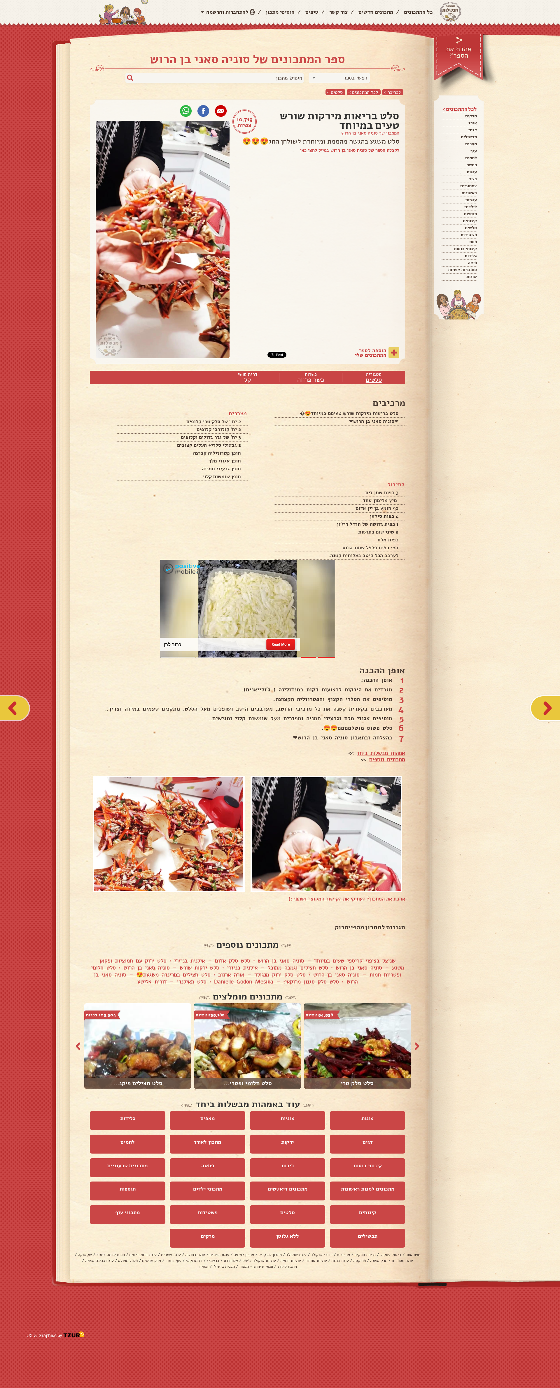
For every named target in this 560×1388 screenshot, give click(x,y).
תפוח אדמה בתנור (110, 1255)
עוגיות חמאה (290, 1260)
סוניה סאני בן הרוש (359, 133)
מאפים (471, 144)
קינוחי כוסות (465, 249)
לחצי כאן (308, 150)
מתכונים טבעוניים (127, 1165)
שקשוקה (85, 1255)
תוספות (470, 214)
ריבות (287, 1165)
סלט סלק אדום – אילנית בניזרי (212, 961)
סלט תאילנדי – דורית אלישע (171, 982)
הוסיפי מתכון (280, 11)
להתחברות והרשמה (227, 11)
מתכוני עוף (127, 1212)
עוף (473, 151)
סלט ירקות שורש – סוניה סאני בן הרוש (171, 968)
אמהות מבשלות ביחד (381, 753)
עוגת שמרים (171, 1255)
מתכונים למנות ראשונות (367, 1188)
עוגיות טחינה (316, 1260)
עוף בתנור (173, 1260)
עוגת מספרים (402, 1260)
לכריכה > (392, 92)
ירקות (287, 1141)
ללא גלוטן (287, 1235)
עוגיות (471, 200)
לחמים (471, 158)
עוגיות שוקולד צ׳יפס (259, 1260)
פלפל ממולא (128, 1260)
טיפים (311, 11)
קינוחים (470, 221)
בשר (473, 179)
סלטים (471, 228)
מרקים (471, 116)
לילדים (470, 207)
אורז (472, 123)
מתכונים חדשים (375, 11)
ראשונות (469, 193)
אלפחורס (231, 1260)
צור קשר (338, 11)
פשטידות (469, 235)
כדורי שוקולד (321, 1255)
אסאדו (203, 1266)
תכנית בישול (224, 1266)
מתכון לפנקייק (270, 1255)
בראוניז (213, 1260)
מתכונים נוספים (387, 759)
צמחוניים (468, 186)
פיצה (472, 263)
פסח (473, 242)
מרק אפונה (378, 1260)
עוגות (472, 172)
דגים (472, 130)
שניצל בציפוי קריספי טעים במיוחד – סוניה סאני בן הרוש (327, 961)
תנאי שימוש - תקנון (256, 1266)
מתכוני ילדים (207, 1188)
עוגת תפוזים (219, 1255)
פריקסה (359, 1260)
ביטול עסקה (390, 1255)
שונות (471, 277)
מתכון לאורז (207, 1141)
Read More (280, 644)
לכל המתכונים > (363, 92)
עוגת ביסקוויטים (143, 1255)
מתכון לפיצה (244, 1255)
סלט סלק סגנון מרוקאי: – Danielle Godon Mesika (276, 982)
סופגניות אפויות (462, 270)
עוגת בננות (340, 1260)
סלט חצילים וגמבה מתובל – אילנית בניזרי (277, 968)
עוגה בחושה (195, 1255)
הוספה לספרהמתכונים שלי (370, 352)
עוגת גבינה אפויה (99, 1260)
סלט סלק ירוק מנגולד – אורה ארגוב (262, 975)
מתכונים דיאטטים (287, 1188)
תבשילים (469, 137)
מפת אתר (413, 1255)
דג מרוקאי (194, 1260)
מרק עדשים (151, 1260)
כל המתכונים (418, 11)
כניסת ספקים (365, 1255)
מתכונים (343, 1255)
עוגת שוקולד (296, 1255)
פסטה (471, 165)
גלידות (471, 256)
